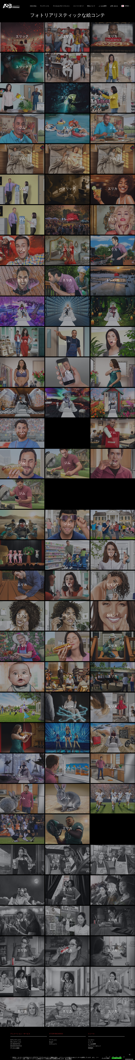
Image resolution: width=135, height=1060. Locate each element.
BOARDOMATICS (16, 1046)
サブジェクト (53, 1044)
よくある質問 (92, 1044)
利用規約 (90, 1048)
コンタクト (91, 1040)
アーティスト (53, 1040)
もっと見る (68, 1059)
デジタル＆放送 (14, 1048)
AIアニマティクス (15, 1040)
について (90, 1042)
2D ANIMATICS (15, 1044)
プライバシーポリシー (94, 1046)
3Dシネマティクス (15, 1042)
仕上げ (51, 1042)
